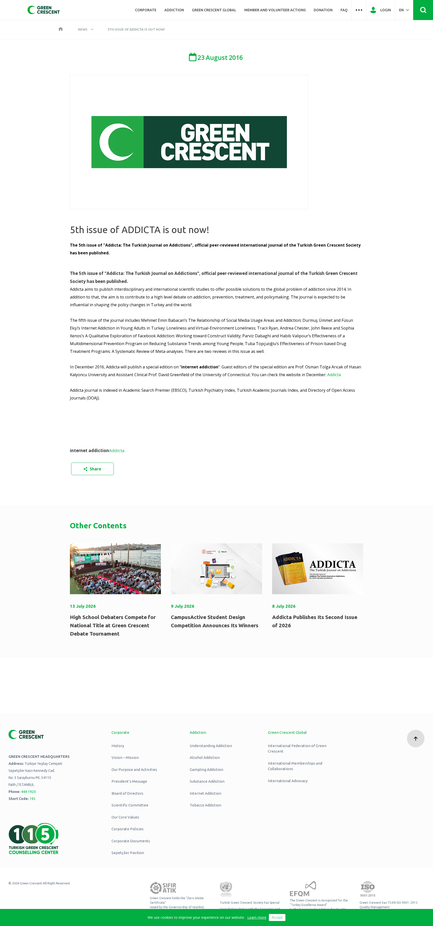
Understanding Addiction (211, 746)
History (118, 746)
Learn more (256, 917)
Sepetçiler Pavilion (128, 853)
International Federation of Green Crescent (297, 749)
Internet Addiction (205, 793)
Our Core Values (125, 817)
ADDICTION (174, 10)
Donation (323, 10)
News (82, 29)
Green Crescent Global (214, 10)
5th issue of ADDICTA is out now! (136, 29)
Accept (277, 917)
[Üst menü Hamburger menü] (359, 10)
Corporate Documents (131, 841)
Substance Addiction (207, 781)
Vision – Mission (125, 757)
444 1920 (28, 792)
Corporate (145, 10)
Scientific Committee (130, 805)
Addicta (334, 374)
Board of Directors (127, 793)
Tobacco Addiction (205, 805)
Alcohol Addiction (205, 757)
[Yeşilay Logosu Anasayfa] (43, 10)
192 (33, 799)
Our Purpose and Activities (134, 769)
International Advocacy (287, 781)
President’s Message (129, 781)
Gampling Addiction (206, 769)
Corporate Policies (128, 829)
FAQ (344, 10)
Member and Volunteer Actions (275, 10)
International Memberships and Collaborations (295, 766)
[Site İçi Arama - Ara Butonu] (423, 10)
